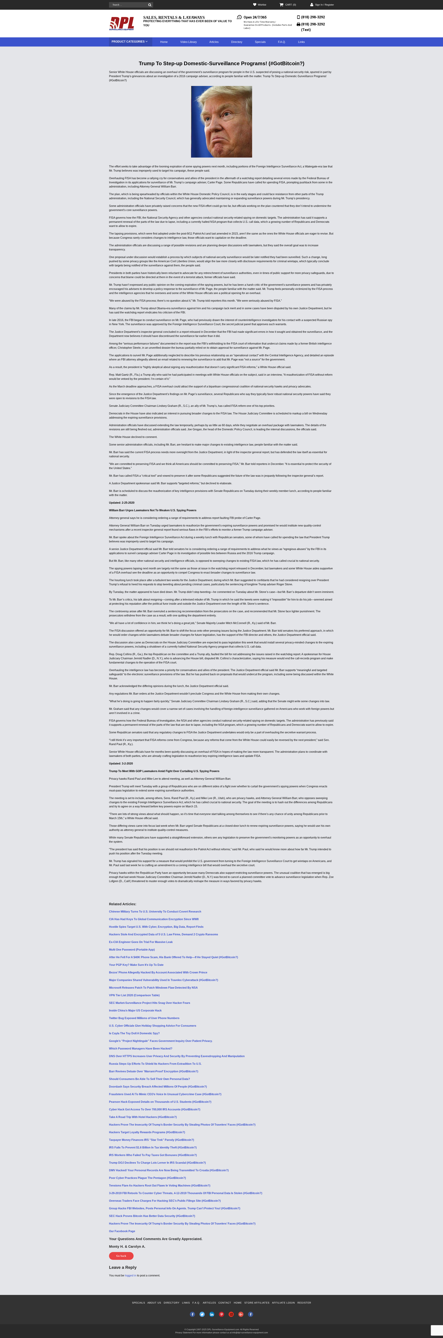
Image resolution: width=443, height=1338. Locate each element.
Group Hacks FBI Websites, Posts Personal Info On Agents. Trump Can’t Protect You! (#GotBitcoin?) (174, 1208)
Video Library (188, 41)
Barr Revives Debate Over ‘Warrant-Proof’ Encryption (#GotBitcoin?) (153, 1071)
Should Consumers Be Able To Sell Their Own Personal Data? (149, 1079)
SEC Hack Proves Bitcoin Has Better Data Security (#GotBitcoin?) (152, 1216)
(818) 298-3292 (313, 17)
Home (164, 41)
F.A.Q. (282, 41)
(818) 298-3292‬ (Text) (313, 27)
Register (304, 1302)
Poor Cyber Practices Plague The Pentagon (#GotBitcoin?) (147, 1177)
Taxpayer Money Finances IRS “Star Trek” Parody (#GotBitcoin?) (151, 1139)
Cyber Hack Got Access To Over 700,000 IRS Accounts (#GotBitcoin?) (154, 1109)
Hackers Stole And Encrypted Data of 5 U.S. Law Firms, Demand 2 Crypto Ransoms (163, 934)
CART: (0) (290, 4)
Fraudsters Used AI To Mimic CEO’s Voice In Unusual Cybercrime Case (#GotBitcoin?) (165, 1094)
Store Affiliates (256, 1302)
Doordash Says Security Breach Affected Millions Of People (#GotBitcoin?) (158, 1086)
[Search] (149, 5)
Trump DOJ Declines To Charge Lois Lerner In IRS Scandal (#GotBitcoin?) (157, 1162)
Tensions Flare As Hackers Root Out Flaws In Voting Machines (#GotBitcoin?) (159, 1185)
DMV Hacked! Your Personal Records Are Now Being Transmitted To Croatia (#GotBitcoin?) (169, 1170)
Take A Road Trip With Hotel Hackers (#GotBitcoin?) (143, 1117)
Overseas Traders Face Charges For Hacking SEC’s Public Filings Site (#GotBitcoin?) (165, 1200)
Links (301, 41)
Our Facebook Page (122, 1231)
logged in (130, 1275)
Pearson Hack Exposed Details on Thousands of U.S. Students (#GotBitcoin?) (160, 1101)
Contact (224, 1302)
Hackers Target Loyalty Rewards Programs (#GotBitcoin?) (147, 1132)
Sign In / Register (324, 4)
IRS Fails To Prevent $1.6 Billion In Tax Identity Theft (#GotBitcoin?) (153, 1147)
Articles (214, 41)
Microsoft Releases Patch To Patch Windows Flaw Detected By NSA (153, 987)
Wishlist (262, 4)
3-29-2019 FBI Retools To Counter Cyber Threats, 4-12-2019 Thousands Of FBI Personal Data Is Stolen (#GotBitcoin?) (185, 1193)
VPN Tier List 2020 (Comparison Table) (134, 995)
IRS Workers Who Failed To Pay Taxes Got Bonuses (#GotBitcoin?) (153, 1155)
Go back (121, 1256)
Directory (236, 41)
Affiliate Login (283, 1302)
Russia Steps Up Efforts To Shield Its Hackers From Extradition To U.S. (155, 1063)
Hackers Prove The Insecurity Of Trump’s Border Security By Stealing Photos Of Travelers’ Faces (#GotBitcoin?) (182, 1124)
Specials (260, 41)
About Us (154, 1302)
